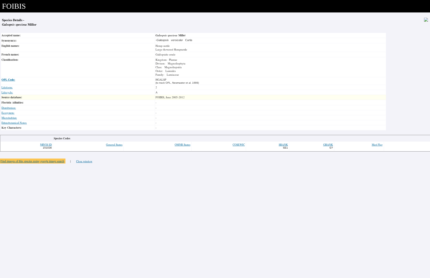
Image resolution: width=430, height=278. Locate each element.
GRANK (328, 144)
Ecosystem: (7, 112)
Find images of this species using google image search (32, 161)
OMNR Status (182, 144)
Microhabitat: (9, 117)
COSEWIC (239, 144)
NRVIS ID (46, 144)
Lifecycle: (7, 92)
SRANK (283, 144)
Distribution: (8, 108)
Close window (84, 161)
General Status (114, 144)
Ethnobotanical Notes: (14, 122)
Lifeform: (7, 87)
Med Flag (377, 144)
